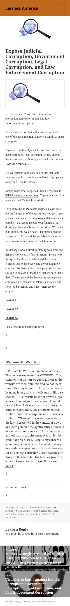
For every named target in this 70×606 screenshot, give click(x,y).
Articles (9, 510)
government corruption (36, 514)
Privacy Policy (12, 601)
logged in (28, 533)
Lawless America (21, 8)
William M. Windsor (22, 362)
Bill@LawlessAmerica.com (21, 195)
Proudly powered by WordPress (39, 601)
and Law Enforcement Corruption (34, 510)
